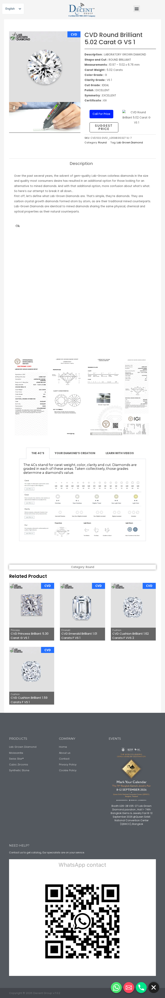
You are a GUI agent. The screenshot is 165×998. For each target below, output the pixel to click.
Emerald (65, 630)
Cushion (116, 630)
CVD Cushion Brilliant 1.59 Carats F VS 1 (29, 700)
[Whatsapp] (116, 987)
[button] (136, 8)
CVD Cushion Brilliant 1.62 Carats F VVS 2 (130, 635)
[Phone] (141, 987)
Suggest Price (104, 127)
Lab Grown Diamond (130, 142)
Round (102, 142)
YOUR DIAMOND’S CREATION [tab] (75, 453)
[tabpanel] (82, 500)
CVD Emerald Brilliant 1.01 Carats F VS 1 (79, 635)
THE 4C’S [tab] (37, 453)
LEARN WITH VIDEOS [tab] (120, 453)
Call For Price (101, 114)
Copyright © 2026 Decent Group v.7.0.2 (34, 993)
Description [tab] (81, 163)
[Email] (128, 987)
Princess (15, 630)
